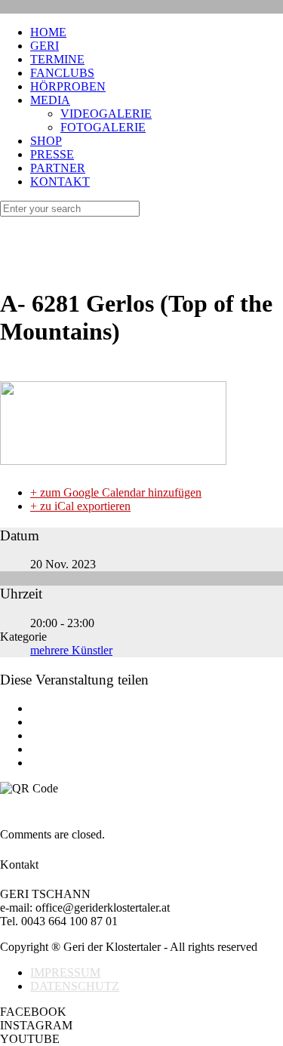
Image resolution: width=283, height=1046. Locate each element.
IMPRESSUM (65, 972)
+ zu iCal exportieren (80, 506)
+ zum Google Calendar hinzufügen (115, 492)
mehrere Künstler (71, 650)
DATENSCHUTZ (74, 986)
